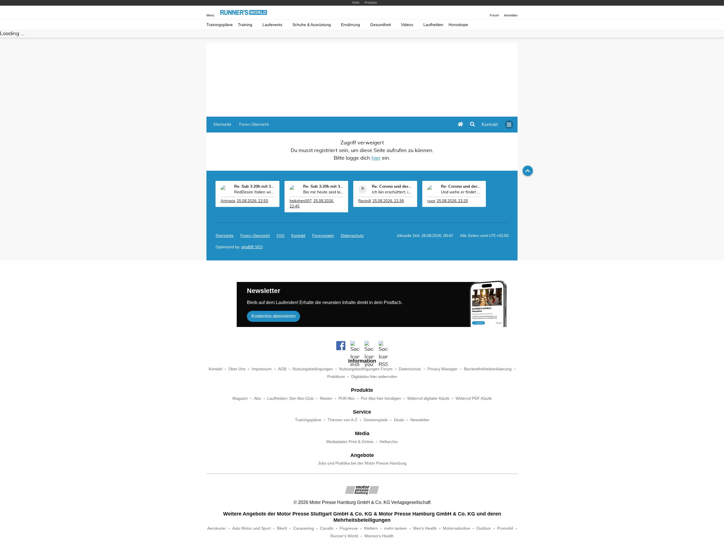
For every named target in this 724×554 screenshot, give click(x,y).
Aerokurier (216, 528)
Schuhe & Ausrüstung (311, 25)
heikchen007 (301, 201)
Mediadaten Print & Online (349, 442)
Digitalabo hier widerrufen (374, 377)
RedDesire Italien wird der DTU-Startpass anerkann (254, 192)
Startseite (225, 236)
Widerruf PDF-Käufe (474, 398)
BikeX (282, 528)
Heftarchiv (389, 442)
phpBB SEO (252, 247)
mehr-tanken (395, 528)
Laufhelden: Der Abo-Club (290, 398)
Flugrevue (349, 528)
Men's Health (425, 528)
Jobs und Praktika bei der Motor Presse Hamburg (362, 463)
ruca (431, 201)
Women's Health (379, 536)
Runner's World (344, 536)
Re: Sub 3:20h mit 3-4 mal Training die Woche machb (254, 187)
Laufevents (272, 25)
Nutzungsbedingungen (312, 369)
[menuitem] (490, 124)
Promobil (505, 528)
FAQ (281, 236)
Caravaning (303, 528)
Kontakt (215, 369)
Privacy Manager (442, 369)
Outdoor (483, 528)
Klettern (371, 528)
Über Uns (237, 369)
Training (245, 25)
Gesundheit (380, 25)
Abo (257, 398)
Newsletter (419, 420)
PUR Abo (347, 398)
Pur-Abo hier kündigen (381, 398)
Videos (407, 25)
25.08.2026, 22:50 (252, 201)
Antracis (228, 201)
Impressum (262, 369)
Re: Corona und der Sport (392, 187)
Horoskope (458, 25)
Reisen (326, 398)
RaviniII (364, 201)
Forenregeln (323, 236)
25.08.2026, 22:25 (452, 201)
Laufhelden (433, 25)
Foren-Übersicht (255, 236)
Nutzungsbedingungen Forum (366, 369)
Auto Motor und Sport (251, 528)
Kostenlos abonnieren (273, 316)
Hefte (355, 2)
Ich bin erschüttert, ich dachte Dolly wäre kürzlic (392, 192)
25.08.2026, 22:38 (388, 201)
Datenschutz (352, 236)
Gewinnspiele (376, 420)
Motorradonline (456, 528)
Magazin (240, 398)
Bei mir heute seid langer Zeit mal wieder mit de (323, 192)
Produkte (371, 2)
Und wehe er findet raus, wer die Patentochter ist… (461, 192)
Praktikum (336, 377)
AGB (282, 369)
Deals (399, 420)
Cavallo (326, 528)
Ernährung (350, 25)
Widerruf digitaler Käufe (428, 398)
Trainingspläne (219, 25)
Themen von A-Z (342, 420)
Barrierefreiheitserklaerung (488, 369)
